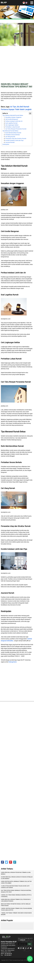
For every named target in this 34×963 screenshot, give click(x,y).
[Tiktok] (28, 948)
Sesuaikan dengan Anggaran (13, 117)
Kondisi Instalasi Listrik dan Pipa (14, 140)
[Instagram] (20, 948)
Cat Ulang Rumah (10, 136)
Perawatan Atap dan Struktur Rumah (15, 138)
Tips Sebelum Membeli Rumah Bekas (13, 115)
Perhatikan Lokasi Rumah (12, 127)
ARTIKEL (4, 16)
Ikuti (29, 944)
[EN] (26, 3)
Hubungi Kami (13, 662)
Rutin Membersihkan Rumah (13, 132)
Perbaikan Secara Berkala (12, 134)
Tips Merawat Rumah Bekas (10, 131)
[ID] (24, 3)
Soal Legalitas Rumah (11, 123)
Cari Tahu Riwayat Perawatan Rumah (15, 129)
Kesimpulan (6, 144)
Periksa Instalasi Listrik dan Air (13, 121)
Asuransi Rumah (10, 142)
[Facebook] (18, 948)
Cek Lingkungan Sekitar (11, 125)
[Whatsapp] (25, 948)
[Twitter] (23, 948)
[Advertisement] (17, 65)
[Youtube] (30, 948)
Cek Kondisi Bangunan (11, 119)
